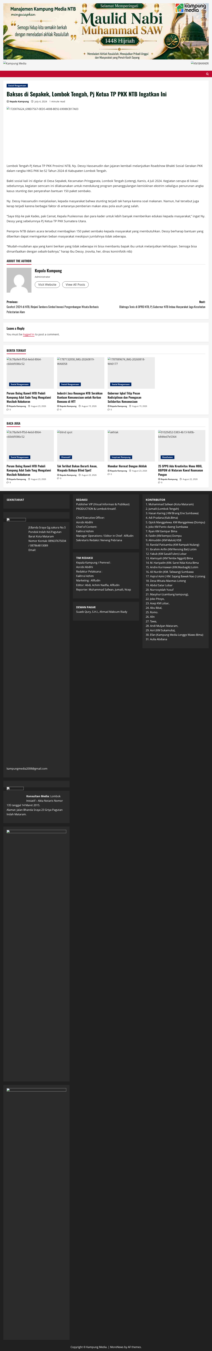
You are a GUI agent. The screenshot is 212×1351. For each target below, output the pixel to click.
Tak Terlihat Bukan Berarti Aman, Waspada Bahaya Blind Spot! (77, 468)
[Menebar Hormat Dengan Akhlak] (131, 446)
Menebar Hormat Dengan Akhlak (127, 466)
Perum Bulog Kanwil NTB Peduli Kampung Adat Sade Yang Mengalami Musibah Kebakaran (29, 397)
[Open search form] (207, 74)
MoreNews (117, 1347)
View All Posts (75, 284)
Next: (162, 304)
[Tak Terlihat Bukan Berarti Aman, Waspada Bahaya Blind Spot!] (80, 446)
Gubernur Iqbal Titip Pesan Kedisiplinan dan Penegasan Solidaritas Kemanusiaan (124, 397)
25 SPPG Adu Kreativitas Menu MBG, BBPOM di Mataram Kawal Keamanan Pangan (180, 470)
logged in (28, 334)
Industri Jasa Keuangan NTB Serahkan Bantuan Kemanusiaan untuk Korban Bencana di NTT (80, 397)
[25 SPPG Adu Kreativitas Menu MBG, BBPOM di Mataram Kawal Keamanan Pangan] (181, 446)
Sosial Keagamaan (17, 85)
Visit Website (47, 284)
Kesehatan (167, 457)
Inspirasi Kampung (121, 457)
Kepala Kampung (19, 101)
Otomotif (65, 457)
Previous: (53, 307)
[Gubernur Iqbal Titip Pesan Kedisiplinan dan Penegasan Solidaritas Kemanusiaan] (131, 373)
